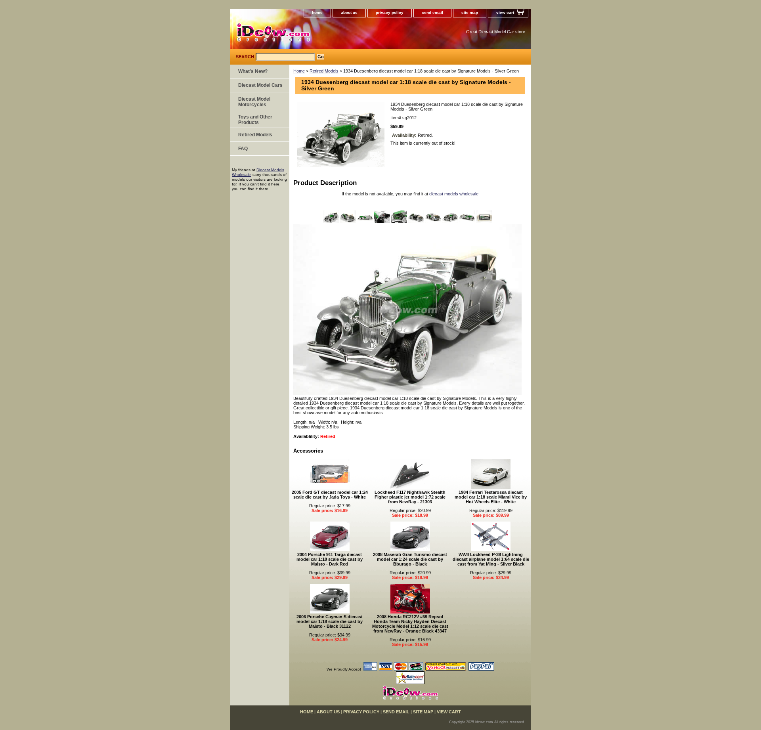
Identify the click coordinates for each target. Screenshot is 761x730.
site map (469, 12)
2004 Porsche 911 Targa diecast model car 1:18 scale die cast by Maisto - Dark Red (329, 559)
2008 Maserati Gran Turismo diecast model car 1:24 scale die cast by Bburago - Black (410, 559)
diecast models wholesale (453, 193)
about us (349, 12)
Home (299, 71)
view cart (505, 12)
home (317, 12)
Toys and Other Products (255, 119)
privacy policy (389, 12)
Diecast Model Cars (260, 85)
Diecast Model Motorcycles (254, 101)
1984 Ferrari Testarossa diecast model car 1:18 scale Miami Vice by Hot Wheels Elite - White (491, 497)
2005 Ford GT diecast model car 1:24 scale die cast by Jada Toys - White (330, 494)
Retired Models (324, 71)
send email (432, 12)
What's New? (253, 71)
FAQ (243, 148)
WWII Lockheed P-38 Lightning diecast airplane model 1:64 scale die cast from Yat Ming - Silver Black (491, 559)
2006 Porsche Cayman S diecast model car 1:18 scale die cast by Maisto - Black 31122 (329, 621)
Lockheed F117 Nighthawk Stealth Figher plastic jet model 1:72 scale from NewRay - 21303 (410, 497)
